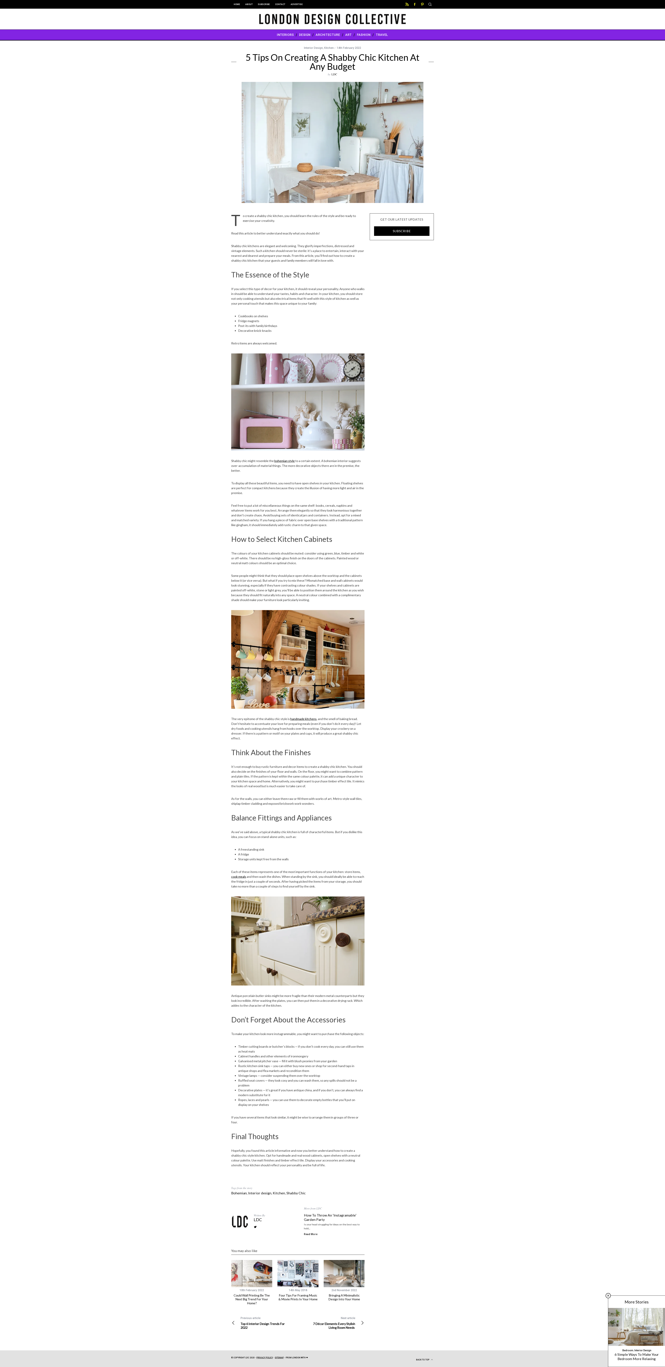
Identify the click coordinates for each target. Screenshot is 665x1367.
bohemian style (284, 461)
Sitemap (279, 1357)
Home (237, 4)
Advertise (297, 4)
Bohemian (239, 1193)
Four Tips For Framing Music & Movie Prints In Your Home (298, 1297)
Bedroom (627, 1350)
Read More (310, 1234)
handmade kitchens (303, 719)
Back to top (423, 1360)
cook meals (238, 876)
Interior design (259, 1193)
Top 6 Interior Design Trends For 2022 (263, 1322)
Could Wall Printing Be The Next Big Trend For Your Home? (252, 1299)
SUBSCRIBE (402, 231)
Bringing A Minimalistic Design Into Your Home (344, 1297)
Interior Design (313, 48)
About (249, 4)
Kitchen (329, 48)
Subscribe (264, 4)
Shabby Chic (296, 1193)
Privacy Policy (264, 1357)
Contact (280, 4)
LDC (334, 74)
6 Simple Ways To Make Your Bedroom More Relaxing (637, 1356)
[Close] (608, 1295)
